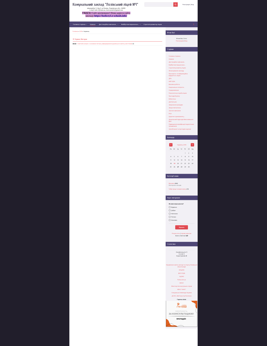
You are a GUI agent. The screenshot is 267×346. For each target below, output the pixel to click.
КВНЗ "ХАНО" (181, 289)
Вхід (192, 4)
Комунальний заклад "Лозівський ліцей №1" (105, 4)
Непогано (174, 214)
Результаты (176, 233)
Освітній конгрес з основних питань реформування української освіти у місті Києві (104, 44)
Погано (173, 217)
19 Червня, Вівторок (80, 39)
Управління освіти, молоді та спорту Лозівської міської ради (181, 266)
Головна (75, 31)
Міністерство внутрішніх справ (181, 286)
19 (174, 163)
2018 (80, 31)
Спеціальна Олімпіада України (181, 293)
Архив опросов (186, 233)
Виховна (171, 183)
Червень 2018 (181, 145)
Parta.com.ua (181, 280)
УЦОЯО (181, 276)
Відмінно (174, 207)
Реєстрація (186, 4)
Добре (173, 210)
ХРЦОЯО (181, 270)
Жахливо (174, 220)
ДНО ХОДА (181, 273)
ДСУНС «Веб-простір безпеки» (182, 296)
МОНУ (182, 283)
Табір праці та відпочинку (177, 189)
